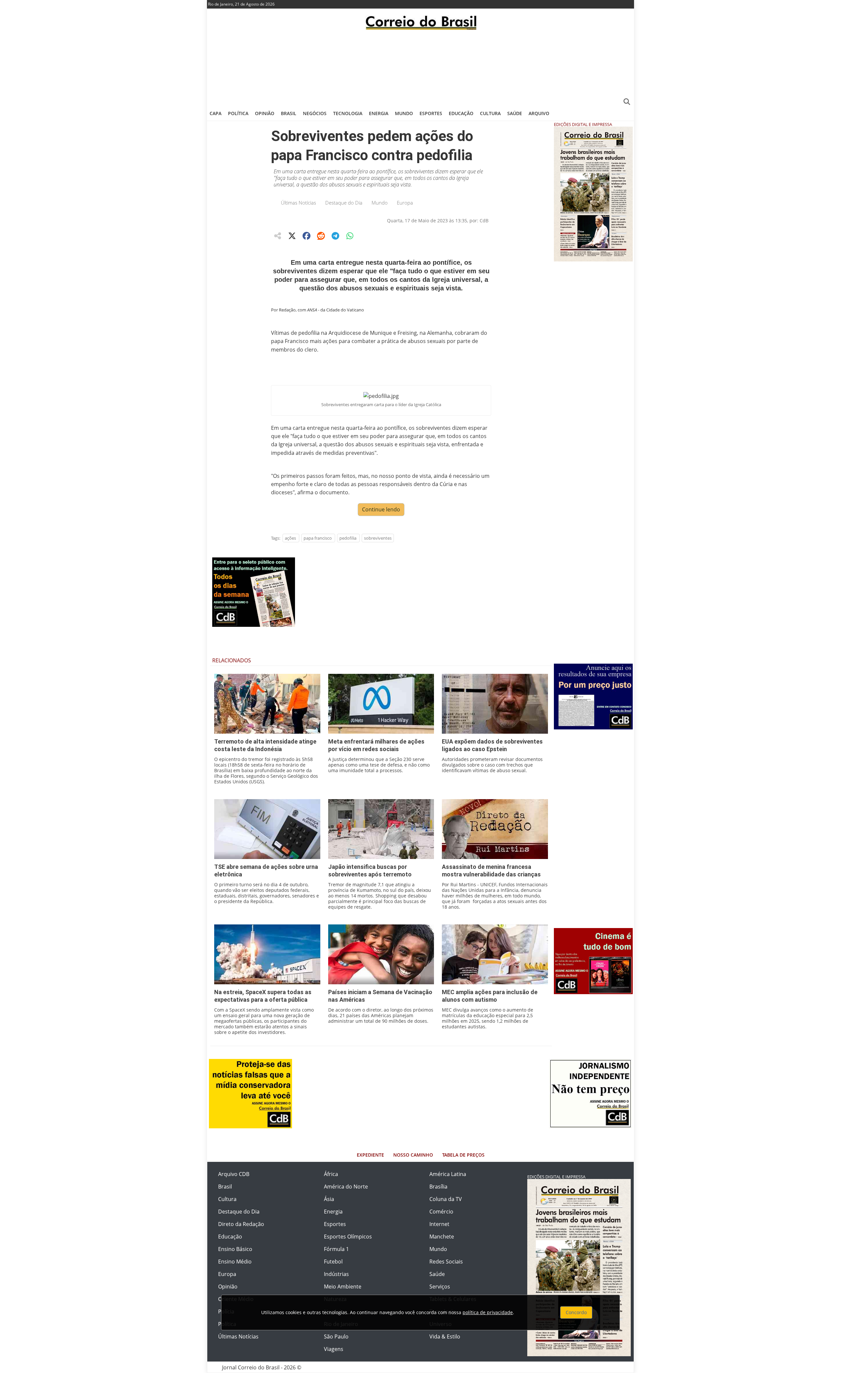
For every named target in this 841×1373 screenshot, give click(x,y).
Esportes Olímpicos (348, 1236)
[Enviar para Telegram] (335, 236)
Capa (215, 113)
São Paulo (336, 1336)
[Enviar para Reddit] (321, 236)
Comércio (441, 1211)
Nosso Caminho (413, 1155)
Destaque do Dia (343, 202)
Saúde (514, 113)
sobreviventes (378, 538)
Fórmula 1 (336, 1249)
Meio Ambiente (342, 1286)
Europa (405, 202)
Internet (439, 1224)
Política (238, 113)
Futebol (333, 1261)
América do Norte (346, 1186)
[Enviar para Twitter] (292, 236)
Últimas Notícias (298, 202)
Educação (461, 113)
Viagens (333, 1349)
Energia (378, 113)
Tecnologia (347, 113)
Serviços (439, 1286)
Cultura (490, 113)
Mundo (404, 113)
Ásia (329, 1199)
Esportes (431, 113)
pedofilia (347, 538)
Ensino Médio (235, 1261)
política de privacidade (488, 1312)
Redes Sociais (446, 1261)
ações (290, 538)
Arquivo (539, 113)
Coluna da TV (445, 1199)
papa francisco (318, 538)
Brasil (288, 113)
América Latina (447, 1174)
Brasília (438, 1186)
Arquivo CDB (233, 1174)
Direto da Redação (241, 1224)
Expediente (370, 1155)
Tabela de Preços (463, 1155)
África (331, 1174)
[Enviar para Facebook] (306, 236)
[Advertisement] (420, 67)
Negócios (315, 113)
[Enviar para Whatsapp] (350, 236)
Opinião (264, 113)
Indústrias (336, 1274)
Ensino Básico (235, 1249)
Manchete (441, 1236)
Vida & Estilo (444, 1336)
